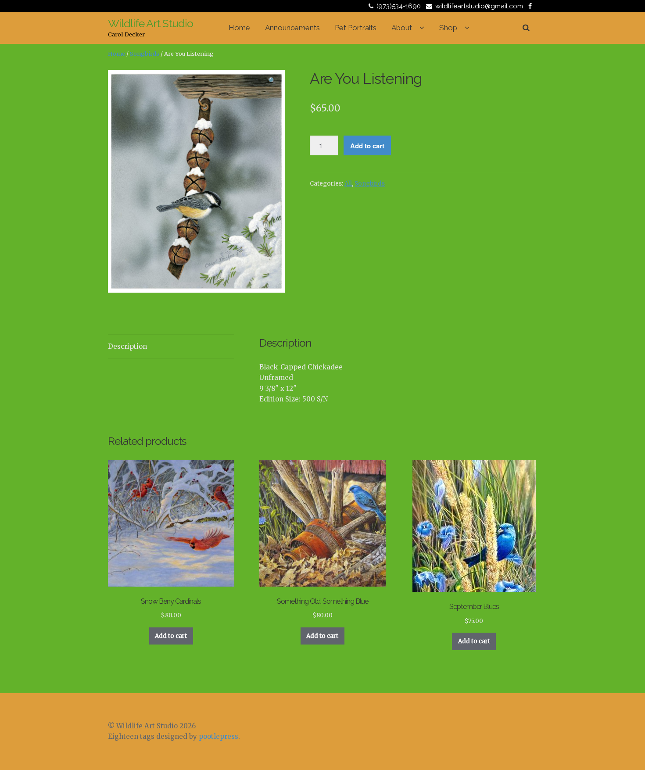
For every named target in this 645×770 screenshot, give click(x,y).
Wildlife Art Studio (150, 23)
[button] (272, 82)
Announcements (292, 27)
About (401, 27)
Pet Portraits (355, 27)
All (348, 183)
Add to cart (367, 145)
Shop (448, 27)
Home (239, 27)
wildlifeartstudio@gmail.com (479, 6)
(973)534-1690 (398, 6)
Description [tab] (127, 346)
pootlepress (218, 736)
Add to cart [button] (171, 636)
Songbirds (144, 53)
